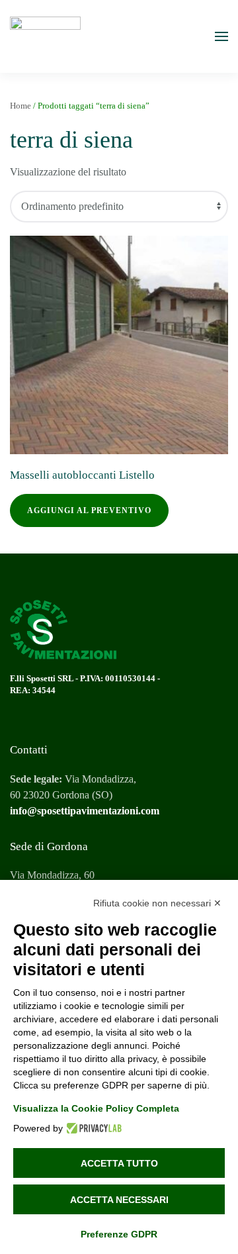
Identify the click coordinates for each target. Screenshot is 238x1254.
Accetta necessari (119, 1199)
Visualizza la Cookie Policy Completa (96, 1108)
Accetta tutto (119, 1163)
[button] (221, 36)
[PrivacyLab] (92, 1128)
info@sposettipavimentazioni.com (84, 810)
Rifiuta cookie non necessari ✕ (157, 903)
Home (20, 106)
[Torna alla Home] (45, 36)
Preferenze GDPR (119, 1234)
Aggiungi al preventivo (89, 510)
